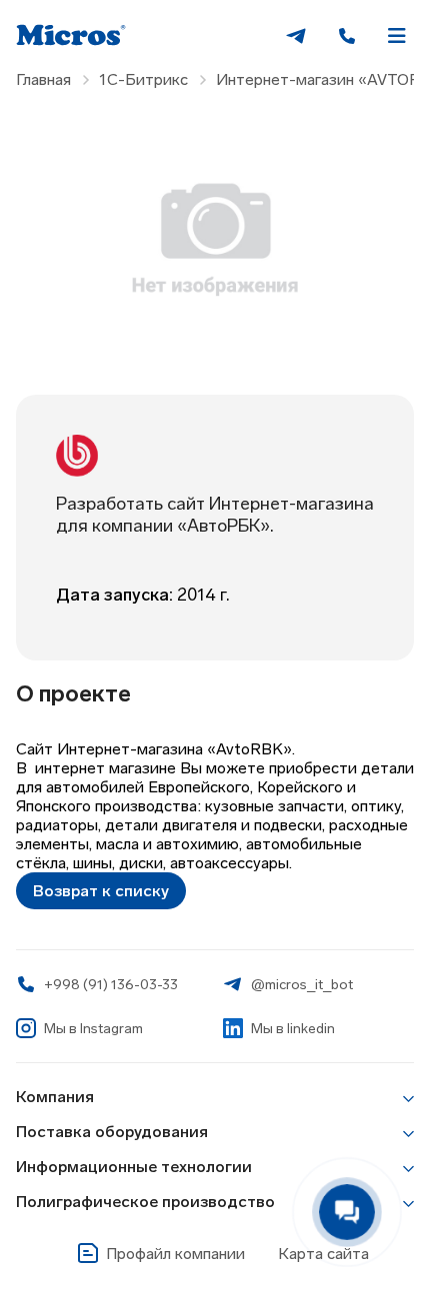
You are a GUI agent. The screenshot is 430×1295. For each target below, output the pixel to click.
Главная (43, 79)
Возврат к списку (101, 890)
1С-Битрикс (143, 79)
